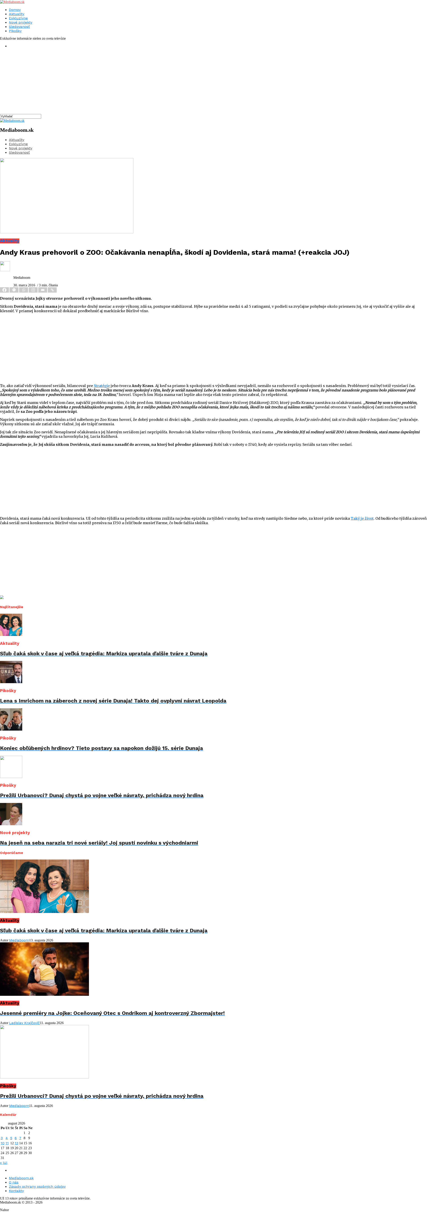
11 (7, 1143)
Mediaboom (19, 940)
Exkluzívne (18, 18)
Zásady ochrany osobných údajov (37, 1186)
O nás (13, 1182)
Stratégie (102, 385)
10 (2, 1143)
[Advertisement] (133, 83)
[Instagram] (33, 290)
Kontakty (16, 1191)
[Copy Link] (52, 290)
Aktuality (16, 14)
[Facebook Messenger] (14, 290)
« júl (3, 1163)
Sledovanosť (19, 26)
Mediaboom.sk (21, 1178)
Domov (15, 10)
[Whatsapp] (24, 290)
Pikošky (15, 31)
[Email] (43, 290)
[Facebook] (5, 290)
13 (16, 1143)
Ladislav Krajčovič (24, 1023)
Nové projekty (20, 22)
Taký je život (362, 518)
